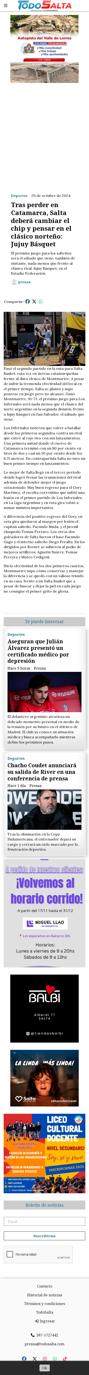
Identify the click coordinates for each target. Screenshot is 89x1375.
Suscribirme (44, 1236)
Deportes (19, 195)
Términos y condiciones (44, 1303)
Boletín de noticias (44, 1205)
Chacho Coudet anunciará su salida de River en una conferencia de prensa (42, 772)
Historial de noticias (44, 1295)
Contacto (44, 1286)
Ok (44, 1368)
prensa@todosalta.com (44, 1343)
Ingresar (47, 1321)
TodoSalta (44, 1312)
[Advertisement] (44, 134)
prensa (24, 282)
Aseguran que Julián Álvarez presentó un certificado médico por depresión (38, 651)
